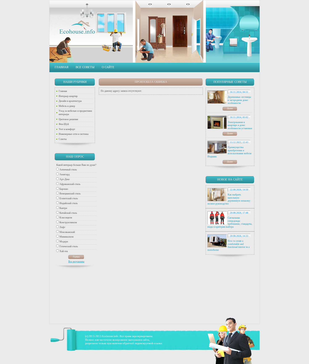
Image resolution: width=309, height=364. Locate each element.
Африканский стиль (69, 184)
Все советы (85, 67)
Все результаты (76, 261)
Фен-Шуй (64, 124)
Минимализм (66, 236)
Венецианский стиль (70, 193)
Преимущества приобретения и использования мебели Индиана (229, 152)
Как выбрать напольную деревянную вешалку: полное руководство (229, 199)
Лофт (62, 227)
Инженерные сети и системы (73, 134)
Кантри (63, 208)
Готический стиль (68, 246)
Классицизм (65, 217)
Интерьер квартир (68, 96)
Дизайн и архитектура (70, 101)
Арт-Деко (64, 179)
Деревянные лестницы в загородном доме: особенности (239, 100)
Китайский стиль (68, 212)
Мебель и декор (67, 106)
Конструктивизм (68, 222)
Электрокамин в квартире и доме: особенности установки (240, 125)
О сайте (108, 67)
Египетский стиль (68, 198)
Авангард (64, 174)
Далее (230, 108)
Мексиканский (67, 232)
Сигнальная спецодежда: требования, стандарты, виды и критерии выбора (229, 222)
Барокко (63, 188)
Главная (61, 67)
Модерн (63, 241)
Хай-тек (63, 251)
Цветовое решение (68, 119)
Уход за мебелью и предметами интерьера (75, 112)
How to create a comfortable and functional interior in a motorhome (228, 245)
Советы (63, 139)
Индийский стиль (68, 203)
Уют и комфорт (67, 129)
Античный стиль (68, 169)
